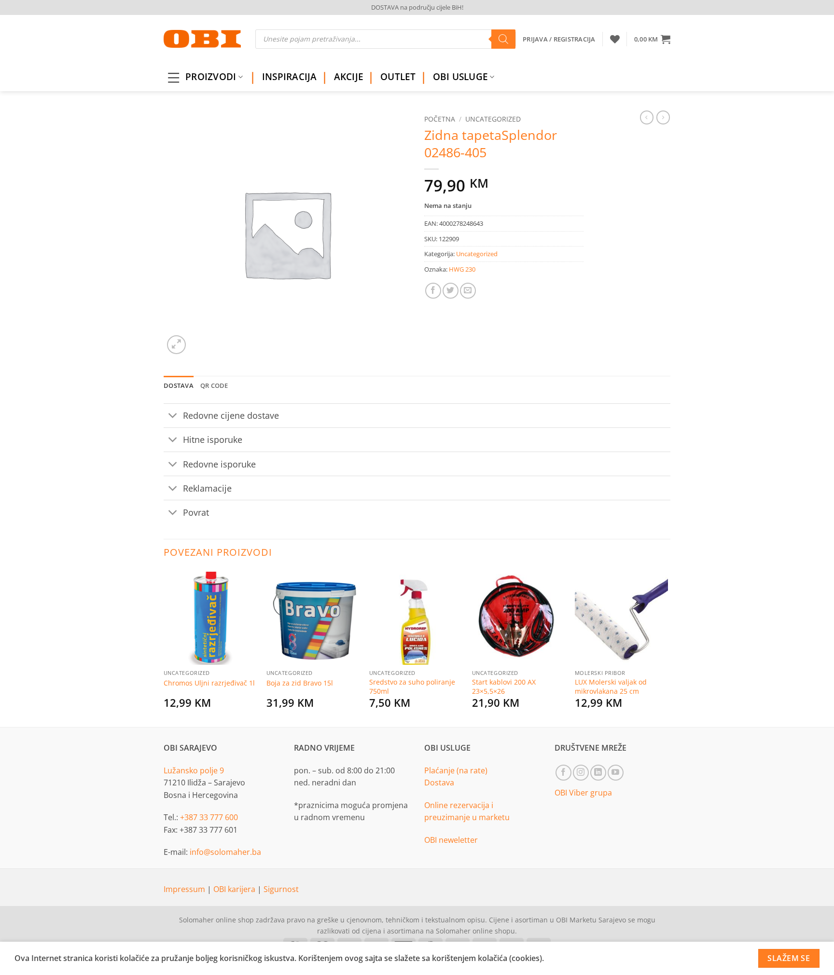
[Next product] (646, 117)
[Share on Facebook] (433, 291)
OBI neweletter (451, 840)
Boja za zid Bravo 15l (299, 683)
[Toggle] (173, 416)
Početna (439, 119)
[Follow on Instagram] (581, 773)
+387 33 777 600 (209, 817)
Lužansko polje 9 (194, 770)
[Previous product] (663, 117)
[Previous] (164, 647)
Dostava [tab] (179, 385)
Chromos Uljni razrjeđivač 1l (209, 683)
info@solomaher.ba (225, 852)
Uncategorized (493, 119)
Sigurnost (281, 889)
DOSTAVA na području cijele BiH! (417, 7)
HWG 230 (462, 269)
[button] (652, 39)
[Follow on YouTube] (616, 773)
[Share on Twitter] (451, 291)
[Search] (503, 39)
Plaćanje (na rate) (455, 770)
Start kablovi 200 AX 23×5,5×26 (504, 687)
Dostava (439, 782)
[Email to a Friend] (468, 291)
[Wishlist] (615, 39)
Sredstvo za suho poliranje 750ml (412, 687)
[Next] (667, 647)
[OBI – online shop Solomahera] (202, 39)
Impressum (185, 889)
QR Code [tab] (214, 385)
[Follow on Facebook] (563, 773)
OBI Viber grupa (583, 792)
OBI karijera (235, 889)
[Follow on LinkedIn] (598, 773)
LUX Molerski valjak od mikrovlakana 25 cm (611, 687)
